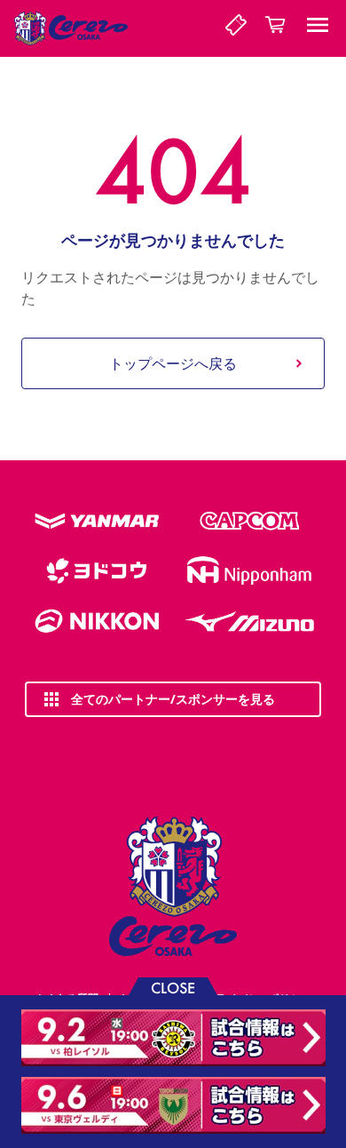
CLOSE (173, 986)
